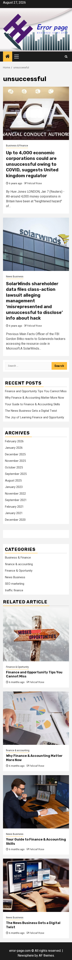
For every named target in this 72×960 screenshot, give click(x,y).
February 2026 (14, 441)
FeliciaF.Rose (34, 183)
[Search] (66, 57)
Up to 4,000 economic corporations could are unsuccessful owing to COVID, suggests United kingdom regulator (32, 164)
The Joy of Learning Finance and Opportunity (34, 417)
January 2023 (14, 487)
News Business (14, 276)
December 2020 (15, 520)
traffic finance (14, 590)
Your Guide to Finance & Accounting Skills (32, 404)
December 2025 (15, 454)
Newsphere (26, 955)
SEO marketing (14, 583)
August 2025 (13, 480)
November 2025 (15, 461)
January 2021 (14, 513)
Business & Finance (17, 145)
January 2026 (14, 448)
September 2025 (16, 474)
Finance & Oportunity (18, 570)
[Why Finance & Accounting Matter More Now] (36, 718)
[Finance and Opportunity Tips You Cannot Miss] (36, 634)
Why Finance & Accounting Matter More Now (34, 397)
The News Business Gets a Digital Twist (31, 411)
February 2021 (14, 506)
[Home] (7, 57)
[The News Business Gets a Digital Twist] (36, 885)
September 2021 (16, 500)
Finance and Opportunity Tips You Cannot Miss (36, 391)
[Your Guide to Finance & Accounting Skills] (36, 801)
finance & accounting (19, 564)
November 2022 (15, 493)
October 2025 (14, 467)
